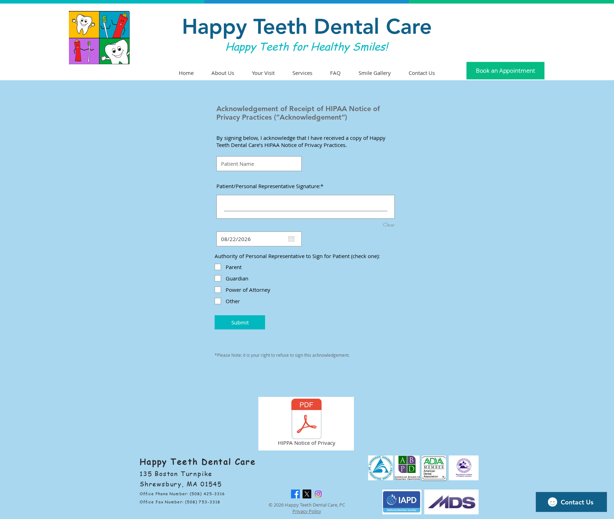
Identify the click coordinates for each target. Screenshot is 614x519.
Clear (389, 225)
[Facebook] (295, 494)
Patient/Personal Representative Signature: (268, 186)
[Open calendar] (291, 239)
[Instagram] (318, 494)
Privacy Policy (306, 511)
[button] (335, 73)
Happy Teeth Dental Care (307, 26)
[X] (306, 494)
